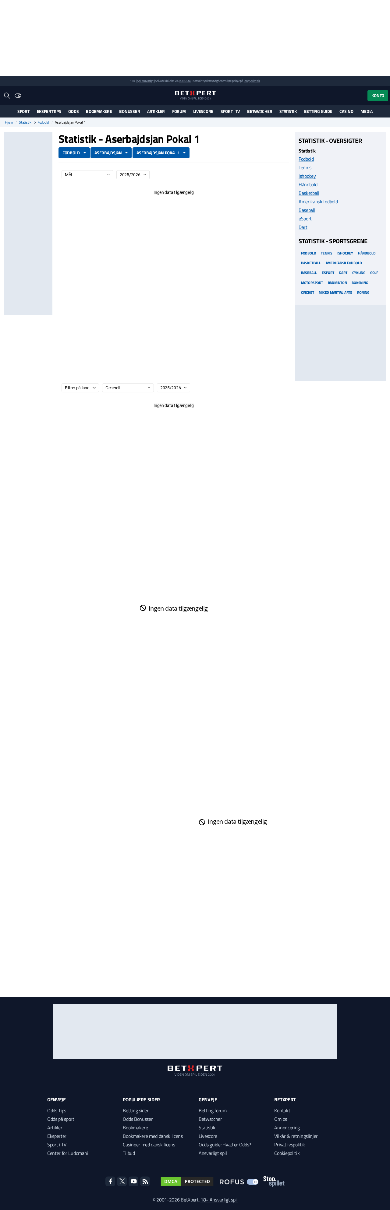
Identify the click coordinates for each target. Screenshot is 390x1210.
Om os (280, 1119)
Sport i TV (230, 111)
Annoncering (287, 1127)
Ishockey (307, 176)
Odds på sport (60, 1119)
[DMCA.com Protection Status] (187, 1181)
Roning (363, 292)
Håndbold (308, 184)
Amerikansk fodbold (318, 201)
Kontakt (282, 1110)
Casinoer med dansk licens (149, 1144)
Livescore (203, 111)
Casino (346, 111)
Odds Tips (56, 1110)
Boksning (360, 282)
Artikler (156, 111)
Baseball (307, 210)
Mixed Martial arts (335, 292)
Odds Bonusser (138, 1119)
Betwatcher (259, 111)
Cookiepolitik (287, 1153)
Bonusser (129, 111)
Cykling (358, 272)
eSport (305, 218)
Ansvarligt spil (213, 1153)
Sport (23, 111)
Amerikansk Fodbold (344, 263)
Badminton (337, 282)
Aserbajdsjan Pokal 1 (157, 152)
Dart (303, 227)
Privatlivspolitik (289, 1144)
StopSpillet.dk (252, 81)
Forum (179, 111)
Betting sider (135, 1110)
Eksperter (56, 1136)
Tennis (305, 167)
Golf (374, 272)
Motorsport (312, 282)
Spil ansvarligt (145, 81)
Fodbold (43, 122)
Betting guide (318, 111)
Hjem (9, 122)
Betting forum (213, 1110)
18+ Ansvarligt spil (219, 1199)
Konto (377, 95)
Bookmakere (99, 111)
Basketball (309, 193)
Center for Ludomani (67, 1153)
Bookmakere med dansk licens (153, 1136)
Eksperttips (49, 111)
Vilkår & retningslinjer (296, 1136)
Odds (73, 111)
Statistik (287, 111)
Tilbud (129, 1153)
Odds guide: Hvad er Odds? (225, 1144)
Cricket (307, 292)
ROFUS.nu (185, 81)
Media (366, 111)
